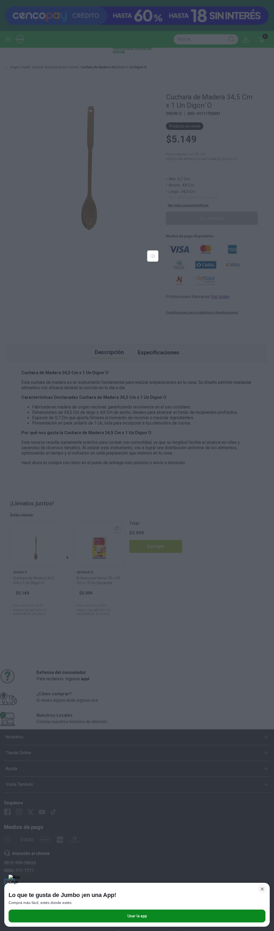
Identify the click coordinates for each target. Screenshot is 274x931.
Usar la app (137, 916)
